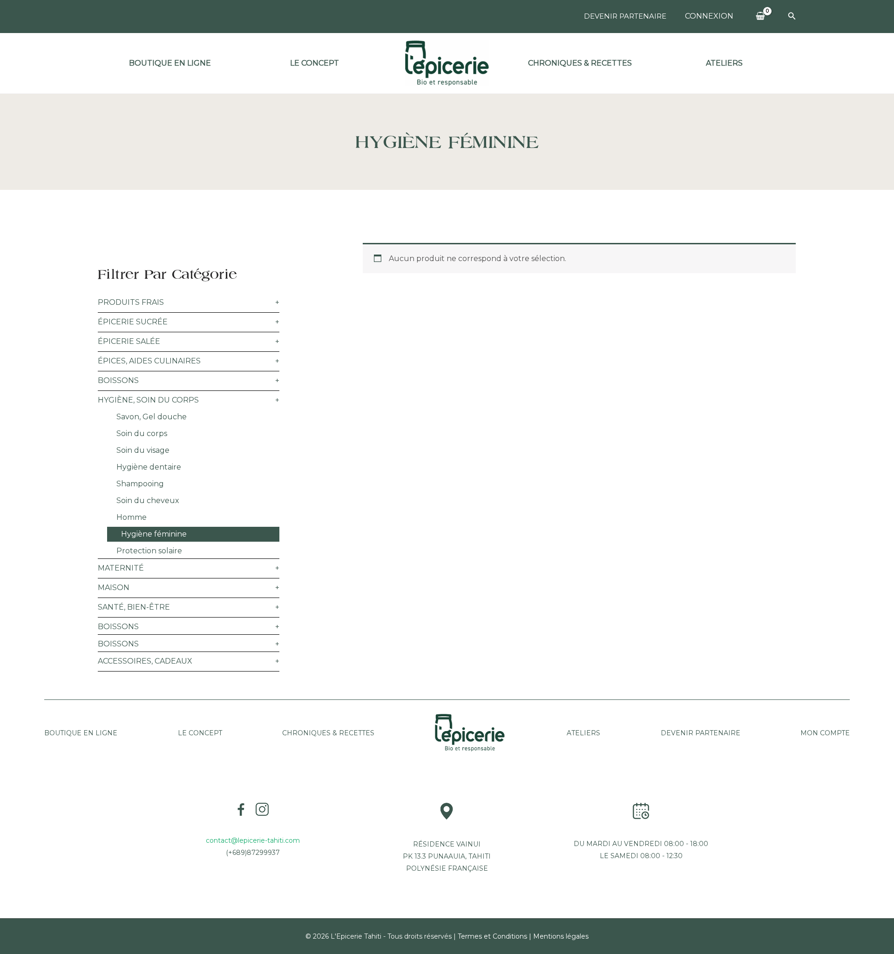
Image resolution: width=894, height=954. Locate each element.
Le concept (314, 63)
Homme (131, 517)
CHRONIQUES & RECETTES (328, 733)
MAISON (113, 587)
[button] (792, 16)
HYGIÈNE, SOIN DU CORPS (148, 400)
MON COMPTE (825, 733)
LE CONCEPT (200, 733)
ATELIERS (582, 733)
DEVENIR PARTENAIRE (625, 16)
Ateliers (724, 63)
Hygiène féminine (154, 534)
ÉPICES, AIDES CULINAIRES (149, 360)
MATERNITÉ (121, 568)
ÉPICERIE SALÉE (129, 341)
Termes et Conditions (492, 936)
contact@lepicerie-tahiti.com (253, 840)
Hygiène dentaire (148, 467)
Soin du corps (141, 433)
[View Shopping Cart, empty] (760, 16)
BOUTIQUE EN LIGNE (170, 63)
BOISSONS (118, 380)
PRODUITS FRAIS (131, 302)
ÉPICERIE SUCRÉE (133, 321)
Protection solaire (149, 550)
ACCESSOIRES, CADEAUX (145, 661)
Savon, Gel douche (151, 416)
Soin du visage (142, 450)
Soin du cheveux (147, 500)
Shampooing (140, 483)
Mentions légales (561, 936)
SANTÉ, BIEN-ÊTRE (134, 607)
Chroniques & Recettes (580, 63)
